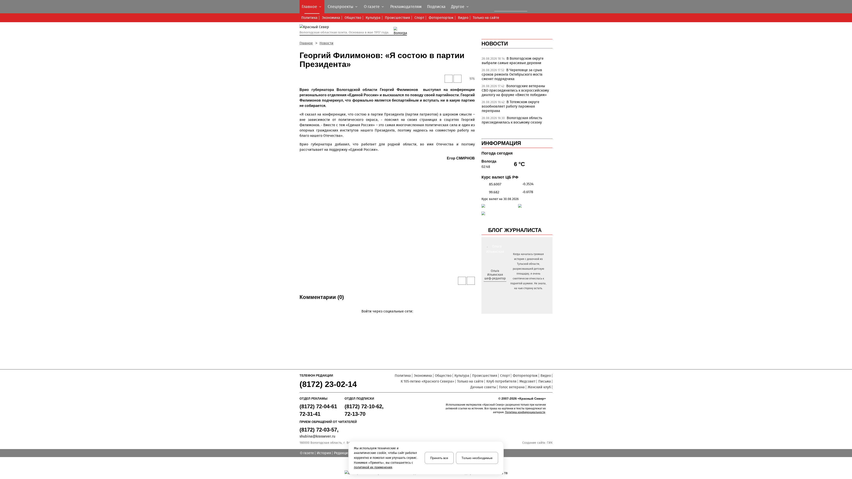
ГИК (549, 443)
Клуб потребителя (501, 381)
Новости (326, 43)
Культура (373, 18)
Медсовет (527, 381)
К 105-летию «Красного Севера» (427, 381)
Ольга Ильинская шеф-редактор (495, 274)
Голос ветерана (512, 387)
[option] (516, 62)
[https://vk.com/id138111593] (494, 285)
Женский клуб (539, 387)
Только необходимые (477, 458)
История (324, 453)
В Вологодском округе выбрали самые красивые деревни (513, 60)
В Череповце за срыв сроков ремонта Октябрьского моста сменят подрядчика (512, 74)
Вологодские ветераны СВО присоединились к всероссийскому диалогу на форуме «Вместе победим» (515, 90)
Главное (306, 43)
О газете (307, 453)
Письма (544, 381)
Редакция (342, 453)
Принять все (439, 458)
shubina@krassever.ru (317, 436)
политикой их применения (373, 467)
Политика (309, 18)
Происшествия (397, 18)
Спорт (419, 18)
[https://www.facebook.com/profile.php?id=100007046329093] (499, 285)
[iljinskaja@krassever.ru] (490, 285)
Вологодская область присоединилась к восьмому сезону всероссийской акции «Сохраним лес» (514, 122)
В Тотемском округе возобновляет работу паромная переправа (510, 106)
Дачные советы (483, 387)
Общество (353, 18)
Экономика (331, 18)
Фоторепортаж (441, 18)
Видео (463, 18)
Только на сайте (486, 18)
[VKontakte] (386, 317)
